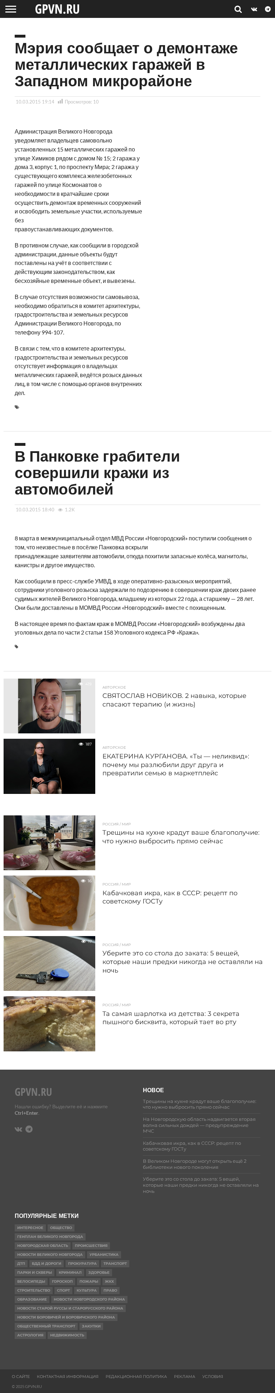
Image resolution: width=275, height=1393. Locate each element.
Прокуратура (82, 1263)
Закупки (91, 1326)
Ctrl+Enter (26, 1113)
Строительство (33, 1290)
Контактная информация (67, 1376)
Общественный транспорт (46, 1326)
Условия (212, 1376)
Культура (87, 1290)
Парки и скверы (34, 1272)
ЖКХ (109, 1281)
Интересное (30, 1227)
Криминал (70, 1272)
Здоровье (99, 1272)
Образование (32, 1299)
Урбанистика (104, 1254)
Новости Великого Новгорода (50, 1254)
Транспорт (115, 1263)
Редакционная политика (136, 1376)
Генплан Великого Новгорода (50, 1236)
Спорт (63, 1290)
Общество (61, 1227)
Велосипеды (31, 1281)
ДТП (21, 1263)
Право (110, 1290)
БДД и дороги (46, 1263)
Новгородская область (42, 1245)
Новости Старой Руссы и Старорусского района (70, 1308)
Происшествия (91, 1245)
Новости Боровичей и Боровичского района (66, 1317)
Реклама (184, 1376)
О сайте (21, 1376)
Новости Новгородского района (89, 1299)
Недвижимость (67, 1335)
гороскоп (62, 1281)
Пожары (88, 1281)
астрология (30, 1335)
